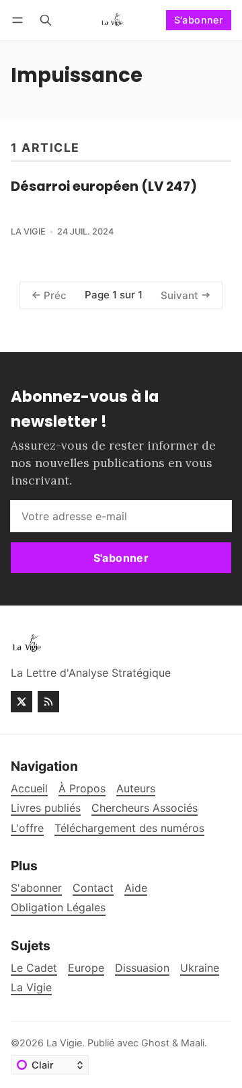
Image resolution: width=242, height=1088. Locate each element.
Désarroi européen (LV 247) (104, 186)
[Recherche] (45, 20)
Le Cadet (34, 968)
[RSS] (48, 701)
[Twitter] (21, 701)
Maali (192, 1042)
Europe (86, 968)
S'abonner (199, 20)
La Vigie (28, 231)
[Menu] (20, 20)
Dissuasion (142, 968)
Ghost (155, 1042)
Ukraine (199, 968)
